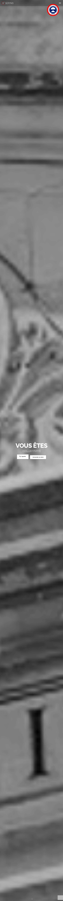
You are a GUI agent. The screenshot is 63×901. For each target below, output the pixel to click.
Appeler (23, 456)
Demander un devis (38, 457)
